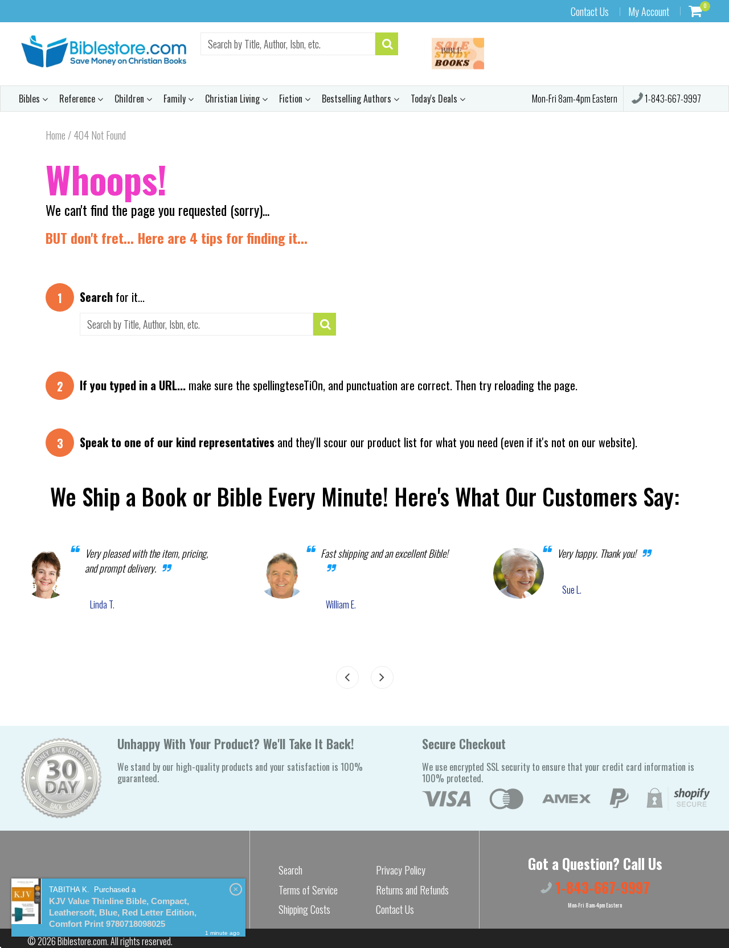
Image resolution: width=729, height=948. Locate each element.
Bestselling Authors (358, 98)
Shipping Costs (304, 909)
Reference (78, 98)
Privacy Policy (400, 870)
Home (55, 135)
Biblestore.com (82, 941)
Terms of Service (308, 889)
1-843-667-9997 (672, 98)
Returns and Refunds (412, 889)
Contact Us (590, 11)
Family (175, 98)
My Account (648, 11)
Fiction (292, 98)
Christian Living (233, 98)
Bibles (30, 98)
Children (130, 98)
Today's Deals (435, 98)
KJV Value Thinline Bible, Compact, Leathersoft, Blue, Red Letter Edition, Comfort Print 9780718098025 (122, 912)
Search (290, 870)
